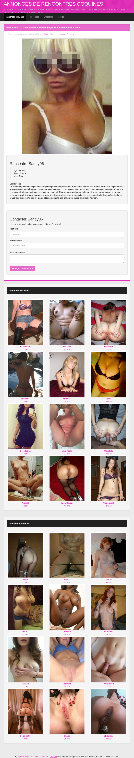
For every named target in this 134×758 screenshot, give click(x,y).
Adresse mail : (16, 240)
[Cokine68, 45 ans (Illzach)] (67, 659)
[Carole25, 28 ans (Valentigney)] (67, 607)
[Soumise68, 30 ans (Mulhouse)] (25, 711)
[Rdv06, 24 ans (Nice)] (108, 374)
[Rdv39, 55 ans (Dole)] (108, 555)
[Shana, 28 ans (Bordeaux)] (67, 711)
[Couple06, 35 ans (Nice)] (108, 426)
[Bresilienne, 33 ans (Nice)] (25, 426)
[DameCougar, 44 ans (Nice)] (67, 478)
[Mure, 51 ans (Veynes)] (25, 555)
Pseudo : (14, 229)
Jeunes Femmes (67, 34)
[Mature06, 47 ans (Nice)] (108, 322)
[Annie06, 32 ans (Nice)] (25, 478)
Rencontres (34, 17)
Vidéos (61, 17)
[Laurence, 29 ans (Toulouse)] (108, 607)
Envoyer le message (22, 268)
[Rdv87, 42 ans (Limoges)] (25, 607)
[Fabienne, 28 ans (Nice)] (25, 374)
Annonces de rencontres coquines (53, 4)
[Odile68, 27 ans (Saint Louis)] (25, 659)
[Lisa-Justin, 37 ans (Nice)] (67, 426)
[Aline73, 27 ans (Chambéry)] (67, 555)
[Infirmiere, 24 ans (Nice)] (67, 374)
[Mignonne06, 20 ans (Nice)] (108, 478)
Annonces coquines (15, 17)
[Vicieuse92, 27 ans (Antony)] (108, 659)
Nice (46, 34)
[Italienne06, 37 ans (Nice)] (25, 322)
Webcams (48, 17)
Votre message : (17, 252)
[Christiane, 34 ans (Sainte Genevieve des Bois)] (108, 711)
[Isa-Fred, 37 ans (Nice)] (67, 322)
